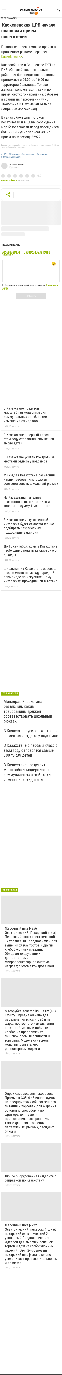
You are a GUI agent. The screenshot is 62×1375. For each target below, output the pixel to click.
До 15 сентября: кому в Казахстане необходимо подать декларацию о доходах (30, 550)
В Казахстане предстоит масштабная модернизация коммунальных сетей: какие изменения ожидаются (25, 414)
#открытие (42, 154)
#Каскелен (14, 154)
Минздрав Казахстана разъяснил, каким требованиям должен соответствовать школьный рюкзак (31, 479)
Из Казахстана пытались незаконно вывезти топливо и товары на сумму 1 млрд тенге (27, 501)
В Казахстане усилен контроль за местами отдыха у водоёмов (29, 459)
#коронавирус (28, 154)
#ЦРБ (4, 154)
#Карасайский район (11, 157)
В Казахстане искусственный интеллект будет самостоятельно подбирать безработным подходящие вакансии (29, 526)
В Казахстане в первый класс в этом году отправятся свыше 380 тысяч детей (29, 439)
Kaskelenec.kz (11, 57)
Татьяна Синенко (16, 164)
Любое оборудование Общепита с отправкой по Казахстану (30, 1178)
